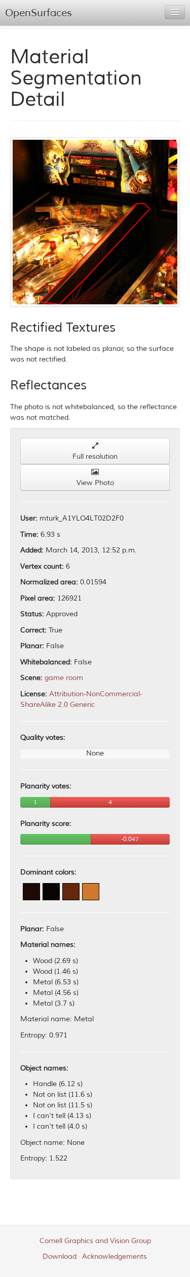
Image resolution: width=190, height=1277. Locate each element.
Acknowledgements (114, 1256)
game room (64, 677)
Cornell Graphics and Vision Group (95, 1240)
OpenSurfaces (38, 13)
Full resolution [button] (95, 456)
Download (60, 1256)
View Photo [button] (95, 482)
